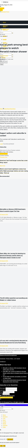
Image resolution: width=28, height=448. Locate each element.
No (4, 446)
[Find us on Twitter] (0, 6)
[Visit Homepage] (4, 12)
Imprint (18, 359)
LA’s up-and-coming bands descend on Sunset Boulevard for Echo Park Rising (14, 381)
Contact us (5, 2)
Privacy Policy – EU (11, 359)
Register (2, 8)
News (4, 22)
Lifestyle (3, 57)
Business (5, 417)
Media (4, 42)
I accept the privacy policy (8, 396)
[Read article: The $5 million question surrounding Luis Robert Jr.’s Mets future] (14, 282)
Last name (2, 390)
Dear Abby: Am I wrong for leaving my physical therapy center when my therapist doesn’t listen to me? (12, 255)
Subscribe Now (4, 154)
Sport (4, 420)
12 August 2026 (4, 56)
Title (1, 394)
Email (1, 392)
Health (5, 39)
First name (2, 388)
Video (4, 427)
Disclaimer (2, 359)
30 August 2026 (4, 214)
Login (1, 10)
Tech (4, 418)
